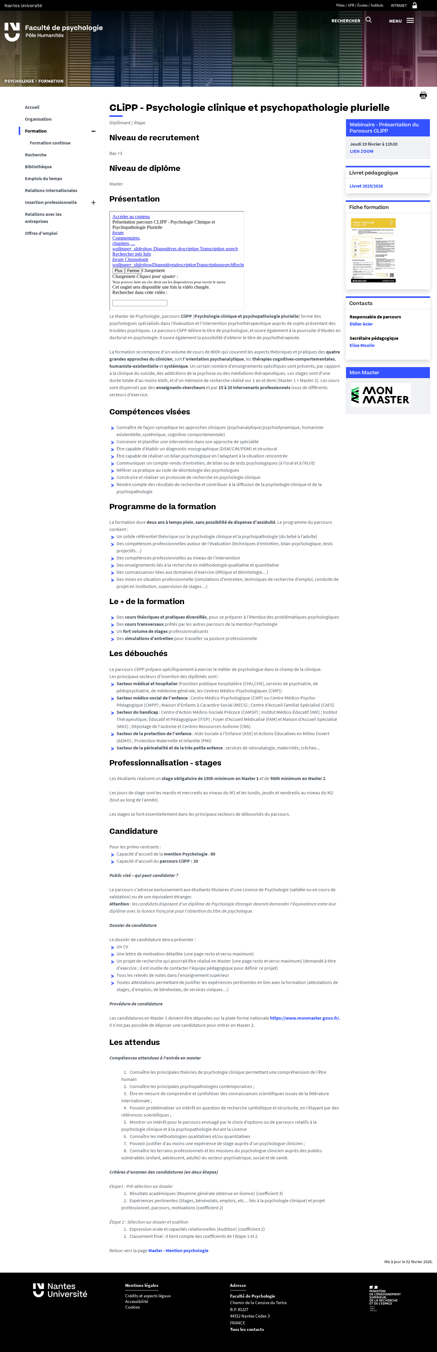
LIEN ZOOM (361, 151)
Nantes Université (23, 5)
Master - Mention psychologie (178, 1250)
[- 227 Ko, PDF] (373, 282)
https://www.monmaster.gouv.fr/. (305, 1018)
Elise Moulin (362, 345)
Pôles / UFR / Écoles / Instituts (359, 5)
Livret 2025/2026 (366, 186)
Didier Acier (361, 324)
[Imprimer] (423, 95)
